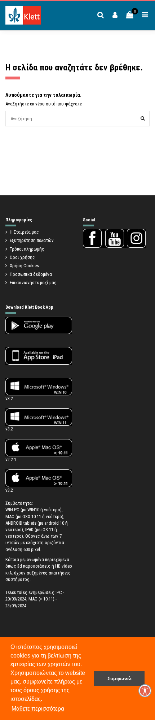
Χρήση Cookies (24, 265)
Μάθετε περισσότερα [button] (38, 709)
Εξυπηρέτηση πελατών (32, 240)
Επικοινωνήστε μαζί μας (33, 282)
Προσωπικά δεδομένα (31, 274)
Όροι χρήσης (22, 257)
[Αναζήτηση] (143, 118)
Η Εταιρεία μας (24, 232)
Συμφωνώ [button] (119, 678)
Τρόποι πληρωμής (27, 249)
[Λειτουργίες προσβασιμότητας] (145, 691)
